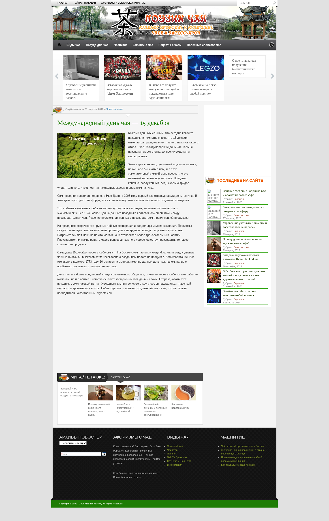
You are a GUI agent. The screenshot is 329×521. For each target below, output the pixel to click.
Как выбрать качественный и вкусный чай (125, 408)
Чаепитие (120, 45)
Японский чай (175, 446)
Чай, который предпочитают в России (242, 446)
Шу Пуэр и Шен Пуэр (179, 461)
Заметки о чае (143, 45)
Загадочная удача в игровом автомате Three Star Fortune (120, 89)
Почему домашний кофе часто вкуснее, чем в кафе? (99, 409)
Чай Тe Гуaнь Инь (177, 457)
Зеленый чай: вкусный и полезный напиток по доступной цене (155, 409)
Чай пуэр (172, 450)
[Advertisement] (127, 330)
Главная (63, 3)
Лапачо (171, 453)
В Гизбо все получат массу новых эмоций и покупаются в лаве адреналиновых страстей (164, 92)
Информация (174, 464)
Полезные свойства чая (204, 45)
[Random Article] (271, 46)
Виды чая (73, 45)
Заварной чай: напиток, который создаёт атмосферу (71, 392)
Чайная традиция (85, 3)
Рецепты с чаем (170, 45)
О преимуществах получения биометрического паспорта (244, 66)
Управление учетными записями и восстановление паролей (81, 91)
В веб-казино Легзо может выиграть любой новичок (203, 89)
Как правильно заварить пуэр (238, 464)
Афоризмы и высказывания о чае (123, 3)
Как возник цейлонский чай (180, 406)
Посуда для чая (97, 45)
